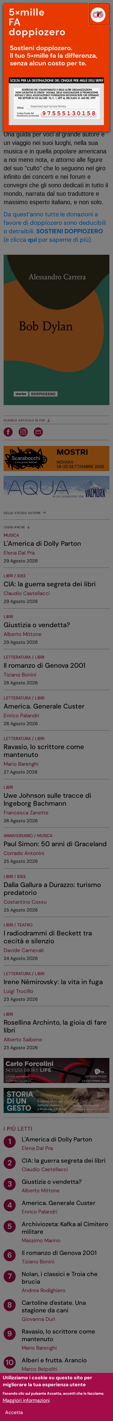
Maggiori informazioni (26, 1400)
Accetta (14, 1412)
